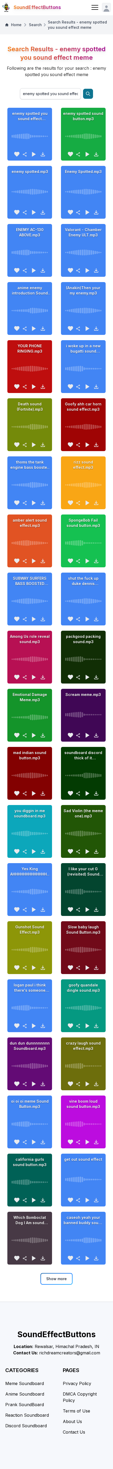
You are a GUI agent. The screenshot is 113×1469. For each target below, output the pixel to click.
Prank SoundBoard (24, 1404)
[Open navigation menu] (95, 7)
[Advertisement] (56, 1460)
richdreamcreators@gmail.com (69, 1352)
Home (16, 24)
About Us (72, 1421)
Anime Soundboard (24, 1394)
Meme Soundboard (24, 1383)
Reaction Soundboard (27, 1415)
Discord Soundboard (26, 1425)
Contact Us (74, 1432)
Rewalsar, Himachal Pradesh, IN (67, 1346)
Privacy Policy (77, 1383)
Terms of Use (76, 1411)
